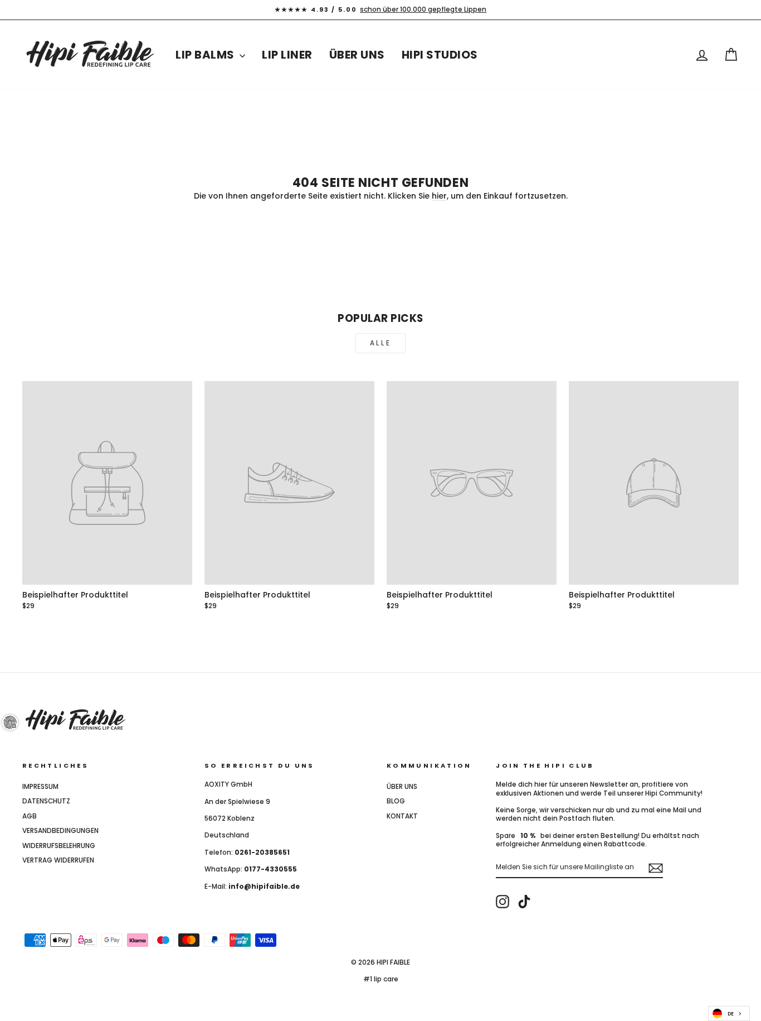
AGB (29, 816)
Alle (380, 343)
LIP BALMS (206, 54)
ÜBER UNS (357, 54)
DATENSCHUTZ (46, 801)
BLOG (396, 801)
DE (731, 1013)
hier (439, 195)
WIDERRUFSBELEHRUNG (58, 845)
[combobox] (729, 1013)
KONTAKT (402, 816)
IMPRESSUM (40, 786)
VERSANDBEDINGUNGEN (60, 830)
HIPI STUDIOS (440, 54)
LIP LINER (287, 54)
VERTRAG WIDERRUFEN (58, 860)
